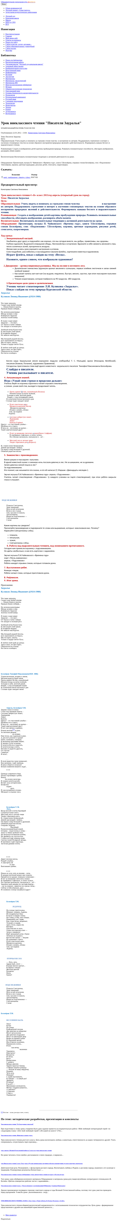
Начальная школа (12, 18)
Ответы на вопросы (13, 40)
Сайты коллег (10, 48)
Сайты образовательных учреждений (20, 46)
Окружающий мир (12, 91)
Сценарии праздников (14, 101)
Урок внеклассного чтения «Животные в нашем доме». (17, 1135)
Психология (10, 95)
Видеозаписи (10, 114)
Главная (8, 36)
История (8, 75)
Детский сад (10, 16)
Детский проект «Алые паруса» (17, 10)
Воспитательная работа (14, 62)
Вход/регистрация (12, 34)
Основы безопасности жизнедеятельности (21, 93)
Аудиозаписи (10, 111)
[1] (14, 730)
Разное (8, 109)
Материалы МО (11, 83)
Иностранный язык (13, 70)
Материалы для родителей (15, 81)
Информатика (10, 72)
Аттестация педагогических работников (21, 12)
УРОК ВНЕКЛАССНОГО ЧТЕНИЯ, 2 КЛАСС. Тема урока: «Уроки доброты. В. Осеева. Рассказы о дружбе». (33, 1200)
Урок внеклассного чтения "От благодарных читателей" (17, 1124)
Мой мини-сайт (11, 38)
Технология (10, 103)
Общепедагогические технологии (18, 89)
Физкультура (10, 105)
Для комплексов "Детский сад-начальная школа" (24, 64)
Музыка (8, 87)
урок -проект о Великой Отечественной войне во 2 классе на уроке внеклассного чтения (26, 1150)
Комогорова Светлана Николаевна (41, 133)
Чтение (8, 107)
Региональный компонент (15, 97)
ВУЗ (7, 24)
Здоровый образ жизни (14, 66)
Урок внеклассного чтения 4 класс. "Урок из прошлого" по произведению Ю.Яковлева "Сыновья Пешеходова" (33, 1185)
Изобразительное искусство (16, 68)
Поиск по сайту (11, 42)
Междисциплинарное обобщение (18, 85)
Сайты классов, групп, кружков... (18, 44)
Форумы (8, 50)
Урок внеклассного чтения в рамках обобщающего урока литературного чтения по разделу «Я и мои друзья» (32, 1174)
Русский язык (10, 99)
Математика (10, 79)
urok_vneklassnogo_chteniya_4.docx (17, 177)
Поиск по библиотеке (13, 60)
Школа (8, 20)
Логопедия (9, 77)
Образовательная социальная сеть (18, 2)
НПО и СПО (10, 22)
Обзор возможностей (13, 8)
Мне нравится (10, 1215)
